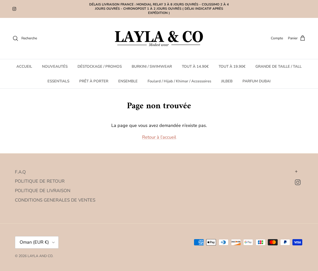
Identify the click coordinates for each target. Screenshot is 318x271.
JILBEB (227, 80)
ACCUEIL (24, 66)
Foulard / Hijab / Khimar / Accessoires (179, 80)
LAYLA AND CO (40, 256)
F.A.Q (20, 172)
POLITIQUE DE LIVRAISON (42, 191)
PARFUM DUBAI (256, 80)
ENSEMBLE (128, 80)
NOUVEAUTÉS (55, 66)
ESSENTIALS (58, 80)
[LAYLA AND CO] (159, 38)
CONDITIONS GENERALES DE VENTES (55, 200)
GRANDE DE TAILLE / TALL (278, 66)
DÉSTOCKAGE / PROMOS (100, 66)
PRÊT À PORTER (93, 80)
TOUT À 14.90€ (195, 66)
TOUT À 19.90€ (232, 66)
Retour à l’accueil (159, 137)
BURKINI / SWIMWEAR (152, 66)
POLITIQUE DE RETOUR (40, 181)
